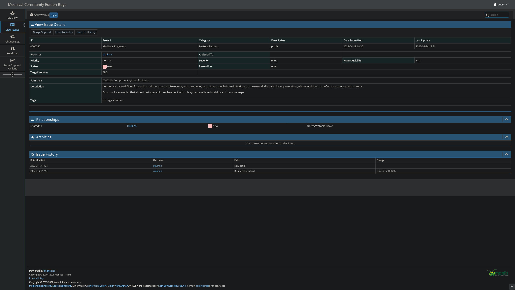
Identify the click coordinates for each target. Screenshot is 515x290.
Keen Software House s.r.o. (172, 285)
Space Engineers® (62, 285)
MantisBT (49, 270)
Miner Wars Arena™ (118, 285)
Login (53, 15)
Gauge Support (42, 32)
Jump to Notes (64, 32)
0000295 (132, 126)
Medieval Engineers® (40, 285)
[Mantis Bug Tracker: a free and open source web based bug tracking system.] (497, 272)
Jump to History (86, 32)
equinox (107, 54)
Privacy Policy (36, 278)
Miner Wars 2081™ (96, 285)
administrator (203, 285)
